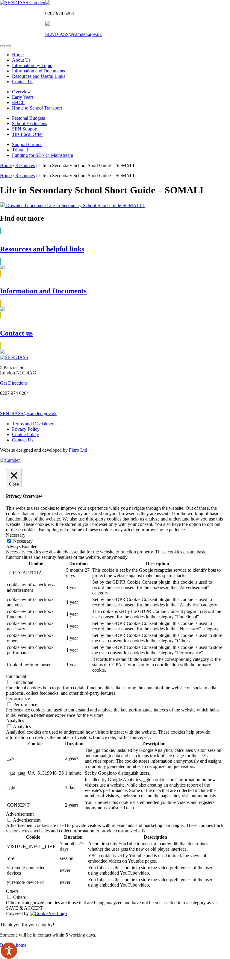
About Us (21, 60)
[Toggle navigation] (2, 46)
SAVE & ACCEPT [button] (24, 908)
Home (18, 54)
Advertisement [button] (20, 814)
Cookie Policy (25, 434)
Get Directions (14, 383)
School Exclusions (29, 123)
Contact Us (22, 81)
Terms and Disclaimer (32, 423)
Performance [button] (18, 698)
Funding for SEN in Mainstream (42, 155)
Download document (26, 205)
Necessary (23, 541)
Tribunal (20, 149)
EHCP (18, 102)
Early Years (23, 97)
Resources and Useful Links (38, 76)
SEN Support (24, 128)
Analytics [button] (15, 720)
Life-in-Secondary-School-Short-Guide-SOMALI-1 (96, 205)
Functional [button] (16, 676)
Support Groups (27, 144)
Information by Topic (32, 65)
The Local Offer (27, 134)
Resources (25, 165)
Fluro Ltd (78, 450)
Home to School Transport (37, 107)
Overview (21, 91)
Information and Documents (38, 70)
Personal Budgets (28, 118)
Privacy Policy (26, 429)
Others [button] (12, 891)
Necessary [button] (15, 535)
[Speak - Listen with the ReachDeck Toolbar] (9, 951)
